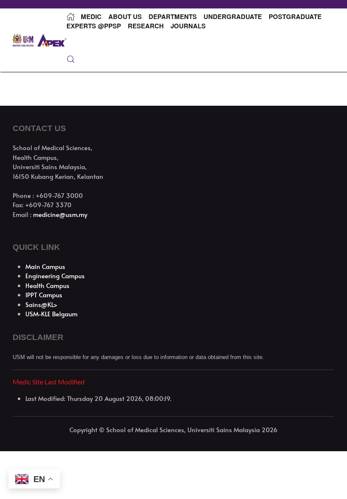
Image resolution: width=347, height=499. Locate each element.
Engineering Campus (55, 275)
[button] (70, 59)
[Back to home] (39, 40)
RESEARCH (146, 25)
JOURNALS (188, 25)
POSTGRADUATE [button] (295, 16)
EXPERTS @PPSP (93, 25)
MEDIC (91, 16)
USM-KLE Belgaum (51, 313)
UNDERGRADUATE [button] (233, 16)
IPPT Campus (43, 294)
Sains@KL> (41, 304)
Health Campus (47, 285)
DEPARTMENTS (173, 16)
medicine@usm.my (60, 214)
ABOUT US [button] (125, 16)
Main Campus (45, 266)
